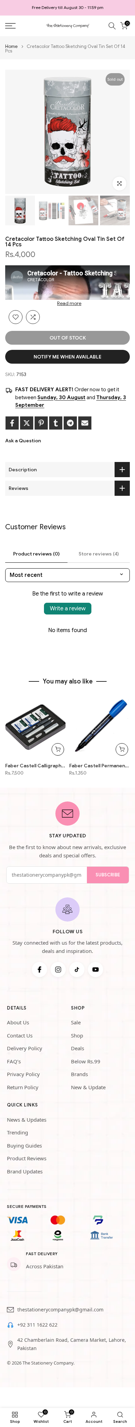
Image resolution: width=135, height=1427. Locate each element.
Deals (77, 1048)
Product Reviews (26, 1158)
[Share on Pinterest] (41, 423)
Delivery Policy (24, 1048)
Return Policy (22, 1087)
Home (11, 46)
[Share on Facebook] (12, 423)
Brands (79, 1074)
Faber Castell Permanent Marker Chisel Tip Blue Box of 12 (99, 765)
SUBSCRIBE (108, 875)
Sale (76, 1022)
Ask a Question (23, 440)
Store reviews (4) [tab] (99, 554)
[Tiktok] (76, 969)
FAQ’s (14, 1061)
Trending (17, 1132)
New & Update (88, 1087)
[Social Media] (39, 969)
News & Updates (26, 1119)
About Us (18, 1022)
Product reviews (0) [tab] (36, 554)
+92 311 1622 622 (37, 1324)
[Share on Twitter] (27, 423)
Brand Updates (25, 1171)
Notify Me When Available (67, 357)
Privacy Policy (23, 1074)
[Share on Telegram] (70, 423)
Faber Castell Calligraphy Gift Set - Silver (35, 765)
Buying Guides (24, 1145)
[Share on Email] (85, 423)
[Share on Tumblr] (56, 423)
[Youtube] (95, 969)
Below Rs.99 (85, 1061)
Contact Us (20, 1035)
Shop (77, 1035)
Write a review (68, 608)
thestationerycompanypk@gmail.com (60, 1309)
